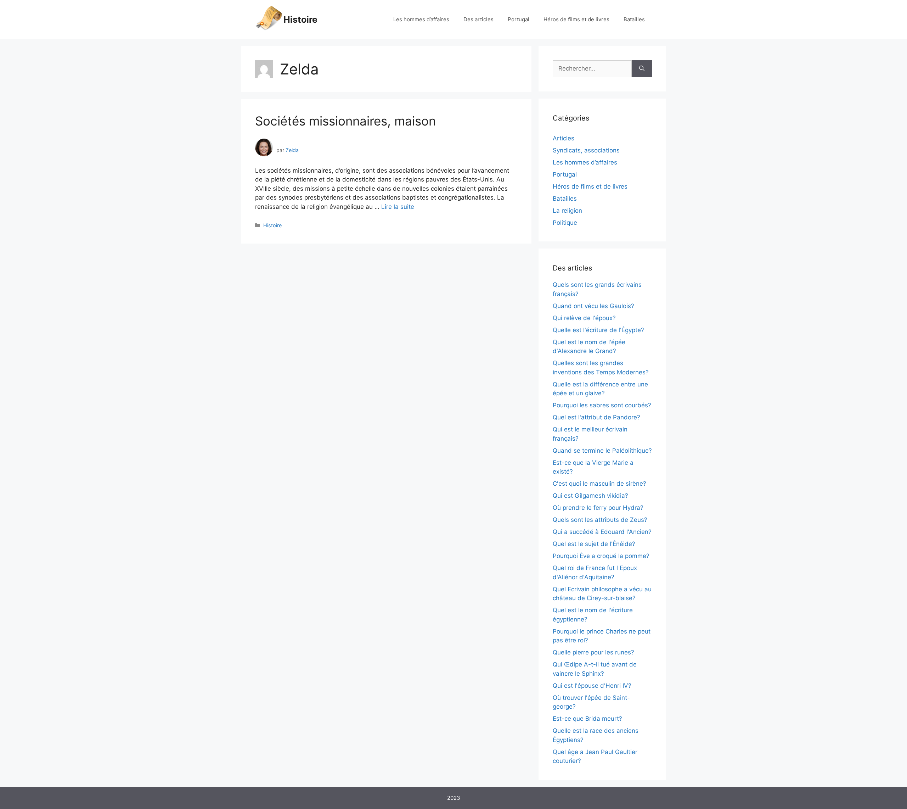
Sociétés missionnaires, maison (345, 120)
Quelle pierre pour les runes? (593, 652)
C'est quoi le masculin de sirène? (599, 483)
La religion (567, 210)
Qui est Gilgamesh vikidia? (590, 495)
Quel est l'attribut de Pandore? (596, 417)
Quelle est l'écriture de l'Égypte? (598, 330)
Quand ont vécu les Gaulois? (593, 305)
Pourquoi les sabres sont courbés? (602, 405)
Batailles (634, 19)
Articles (563, 138)
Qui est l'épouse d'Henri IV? (592, 685)
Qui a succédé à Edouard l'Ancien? (602, 531)
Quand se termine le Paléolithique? (602, 450)
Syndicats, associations (586, 150)
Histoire (300, 19)
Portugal (518, 19)
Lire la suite (397, 206)
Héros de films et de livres (576, 19)
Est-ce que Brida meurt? (587, 718)
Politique (565, 222)
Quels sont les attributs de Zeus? (600, 519)
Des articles (478, 19)
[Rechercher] (642, 68)
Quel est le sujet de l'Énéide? (594, 543)
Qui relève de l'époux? (584, 318)
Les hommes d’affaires (421, 19)
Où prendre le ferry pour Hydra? (598, 507)
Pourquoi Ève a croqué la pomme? (601, 555)
